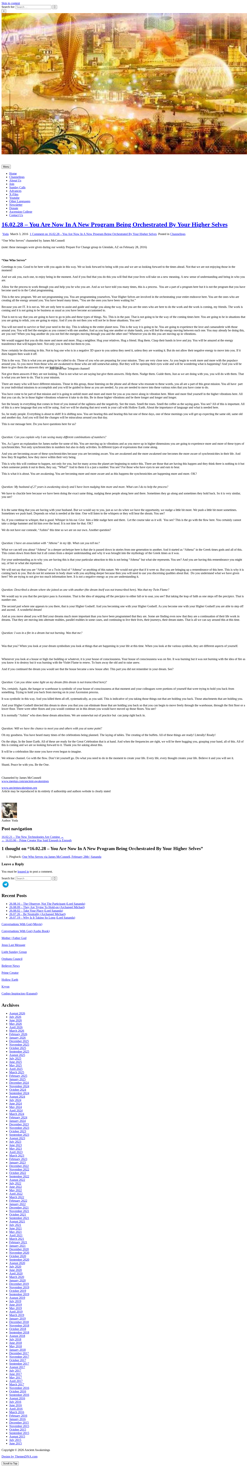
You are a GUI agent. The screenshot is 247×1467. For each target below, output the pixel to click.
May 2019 (15, 1308)
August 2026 (17, 1013)
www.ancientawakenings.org (19, 787)
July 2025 (15, 1058)
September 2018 (19, 1332)
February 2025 (18, 1075)
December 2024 (19, 1082)
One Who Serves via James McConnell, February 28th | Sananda (61, 856)
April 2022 (16, 1193)
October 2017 (17, 1360)
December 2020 (19, 1249)
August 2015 (17, 1436)
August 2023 (17, 1138)
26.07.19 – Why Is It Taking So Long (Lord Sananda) (42, 917)
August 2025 (17, 1055)
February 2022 (18, 1200)
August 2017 (17, 1367)
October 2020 (17, 1256)
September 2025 (19, 1051)
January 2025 (17, 1079)
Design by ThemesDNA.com (19, 1456)
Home (13, 173)
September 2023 (19, 1134)
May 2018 (15, 1346)
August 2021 (17, 1221)
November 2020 (19, 1252)
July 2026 (15, 1016)
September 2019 (19, 1294)
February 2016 (18, 1415)
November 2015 (19, 1426)
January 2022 (17, 1204)
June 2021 (15, 1228)
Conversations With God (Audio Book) (26, 931)
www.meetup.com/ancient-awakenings (25, 781)
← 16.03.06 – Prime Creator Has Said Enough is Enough (37, 840)
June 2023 (15, 1145)
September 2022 (19, 1176)
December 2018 (19, 1322)
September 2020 (19, 1259)
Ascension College (20, 211)
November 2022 (19, 1169)
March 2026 (16, 1030)
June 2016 (15, 1405)
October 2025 (17, 1048)
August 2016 (17, 1398)
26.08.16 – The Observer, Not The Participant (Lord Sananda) (47, 903)
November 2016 (19, 1388)
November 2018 (19, 1325)
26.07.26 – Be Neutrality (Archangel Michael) (37, 914)
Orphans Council (12, 958)
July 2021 (15, 1225)
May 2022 (15, 1190)
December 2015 (19, 1422)
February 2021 (18, 1242)
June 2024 (15, 1103)
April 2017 (16, 1381)
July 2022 (15, 1183)
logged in (23, 871)
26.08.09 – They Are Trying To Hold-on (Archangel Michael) (47, 907)
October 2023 (17, 1131)
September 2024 (19, 1093)
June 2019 (15, 1304)
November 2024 (19, 1086)
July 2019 (15, 1301)
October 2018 (17, 1329)
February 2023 (18, 1159)
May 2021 (15, 1231)
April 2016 (16, 1408)
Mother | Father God (14, 938)
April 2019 (16, 1311)
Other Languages (19, 201)
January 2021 (17, 1245)
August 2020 (17, 1263)
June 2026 (15, 1020)
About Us (15, 180)
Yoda (5, 234)
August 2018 (17, 1336)
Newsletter (15, 204)
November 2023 (19, 1127)
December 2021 (19, 1207)
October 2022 (17, 1173)
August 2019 (17, 1297)
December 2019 (19, 1284)
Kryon (5, 986)
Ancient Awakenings (14, 159)
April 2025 (16, 1068)
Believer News (11, 965)
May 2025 (15, 1065)
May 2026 (15, 1023)
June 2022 (15, 1186)
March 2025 (16, 1072)
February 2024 (18, 1117)
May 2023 (15, 1148)
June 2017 (15, 1374)
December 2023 (19, 1124)
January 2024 (17, 1121)
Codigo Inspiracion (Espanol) (19, 993)
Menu (6, 166)
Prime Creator (10, 972)
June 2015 (15, 1443)
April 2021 (16, 1235)
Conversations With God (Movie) (22, 924)
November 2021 (19, 1211)
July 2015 (15, 1440)
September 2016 (19, 1394)
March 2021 (16, 1238)
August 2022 (17, 1179)
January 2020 (17, 1280)
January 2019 (17, 1318)
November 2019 (19, 1287)
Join (11, 184)
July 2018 (15, 1339)
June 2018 (15, 1342)
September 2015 (19, 1433)
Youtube (14, 197)
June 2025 (15, 1062)
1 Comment (93, 234)
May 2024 (15, 1107)
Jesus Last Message (13, 945)
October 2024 (17, 1089)
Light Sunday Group (14, 952)
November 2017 (19, 1356)
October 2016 (17, 1391)
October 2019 (17, 1290)
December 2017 (19, 1353)
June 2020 (15, 1270)
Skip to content (11, 3)
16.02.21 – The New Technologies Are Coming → (33, 837)
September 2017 (19, 1363)
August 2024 (17, 1096)
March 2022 (16, 1197)
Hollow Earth (10, 979)
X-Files (13, 194)
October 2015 (17, 1429)
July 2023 (15, 1141)
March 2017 (16, 1384)
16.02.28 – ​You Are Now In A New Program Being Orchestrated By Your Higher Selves (115, 224)
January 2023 (17, 1162)
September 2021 (19, 1218)
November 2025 (19, 1044)
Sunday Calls (17, 187)
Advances (15, 190)
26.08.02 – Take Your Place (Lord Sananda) (36, 910)
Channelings (17, 177)
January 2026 (17, 1037)
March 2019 (16, 1315)
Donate (13, 208)
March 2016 (16, 1412)
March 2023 (16, 1155)
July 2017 (15, 1370)
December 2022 (19, 1166)
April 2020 (16, 1273)
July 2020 (15, 1266)
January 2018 (17, 1349)
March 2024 (16, 1114)
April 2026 (16, 1027)
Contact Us (16, 215)
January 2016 (17, 1419)
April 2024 (16, 1110)
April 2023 (16, 1152)
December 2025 (19, 1041)
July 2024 (15, 1100)
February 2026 (18, 1034)
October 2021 (17, 1214)
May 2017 (15, 1377)
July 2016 (15, 1401)
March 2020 (16, 1277)
